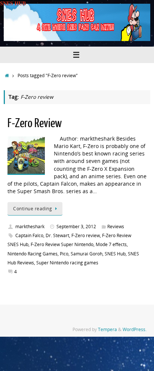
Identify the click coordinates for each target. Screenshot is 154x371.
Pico (64, 254)
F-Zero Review (34, 123)
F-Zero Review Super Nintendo (62, 244)
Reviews (115, 226)
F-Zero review (85, 235)
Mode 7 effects (111, 244)
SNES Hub (115, 254)
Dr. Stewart (57, 235)
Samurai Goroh (86, 254)
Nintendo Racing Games (32, 254)
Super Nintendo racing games (67, 263)
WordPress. (135, 329)
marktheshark (29, 226)
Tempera (107, 329)
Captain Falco (29, 235)
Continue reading (32, 208)
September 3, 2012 (76, 226)
